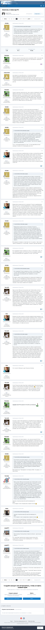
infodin (7, 23)
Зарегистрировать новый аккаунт (13, 598)
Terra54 (7, 287)
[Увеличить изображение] (35, 386)
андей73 (6, 528)
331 (7, 82)
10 (23, 18)
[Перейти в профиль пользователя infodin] (6, 27)
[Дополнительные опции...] (42, 23)
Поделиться (29, 13)
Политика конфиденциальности (20, 621)
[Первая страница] (2, 19)
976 (7, 518)
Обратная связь (31, 621)
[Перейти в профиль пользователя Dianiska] (6, 59)
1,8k (7, 160)
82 (7, 33)
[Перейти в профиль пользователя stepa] (6, 512)
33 (7, 297)
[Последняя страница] (32, 19)
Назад (5, 18)
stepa (6, 508)
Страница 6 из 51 (37, 18)
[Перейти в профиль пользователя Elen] (6, 154)
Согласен (41, 627)
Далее (29, 18)
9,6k (7, 486)
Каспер (7, 476)
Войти (32, 598)
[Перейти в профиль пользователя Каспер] (6, 480)
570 (7, 538)
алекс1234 (7, 72)
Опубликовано (18, 23)
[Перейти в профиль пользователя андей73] (6, 532)
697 (7, 65)
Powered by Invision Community (22, 623)
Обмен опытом (16, 14)
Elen (7, 150)
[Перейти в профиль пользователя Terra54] (6, 291)
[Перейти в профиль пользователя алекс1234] (6, 76)
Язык (11, 621)
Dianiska (7, 55)
